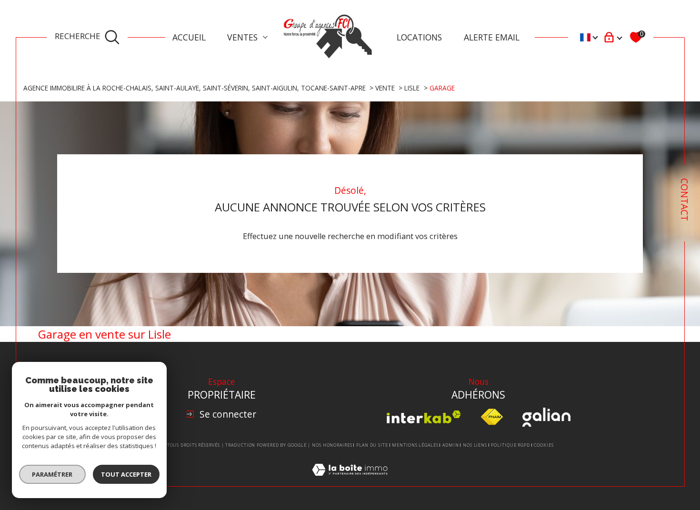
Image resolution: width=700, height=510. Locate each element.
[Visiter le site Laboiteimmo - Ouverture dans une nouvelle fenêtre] (349, 480)
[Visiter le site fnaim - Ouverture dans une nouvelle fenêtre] (492, 417)
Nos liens (475, 445)
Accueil (189, 37)
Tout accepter (126, 474)
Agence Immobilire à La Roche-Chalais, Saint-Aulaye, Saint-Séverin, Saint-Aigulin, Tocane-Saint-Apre (194, 87)
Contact (684, 199)
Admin (450, 445)
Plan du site (372, 445)
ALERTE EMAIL (492, 37)
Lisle (412, 87)
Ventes (242, 37)
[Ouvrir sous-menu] (265, 36)
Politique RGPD (510, 445)
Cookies (543, 445)
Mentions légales (415, 445)
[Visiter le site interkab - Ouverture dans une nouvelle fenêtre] (424, 416)
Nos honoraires (332, 445)
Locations (419, 37)
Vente (385, 87)
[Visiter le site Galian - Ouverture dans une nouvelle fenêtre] (546, 417)
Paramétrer (52, 474)
